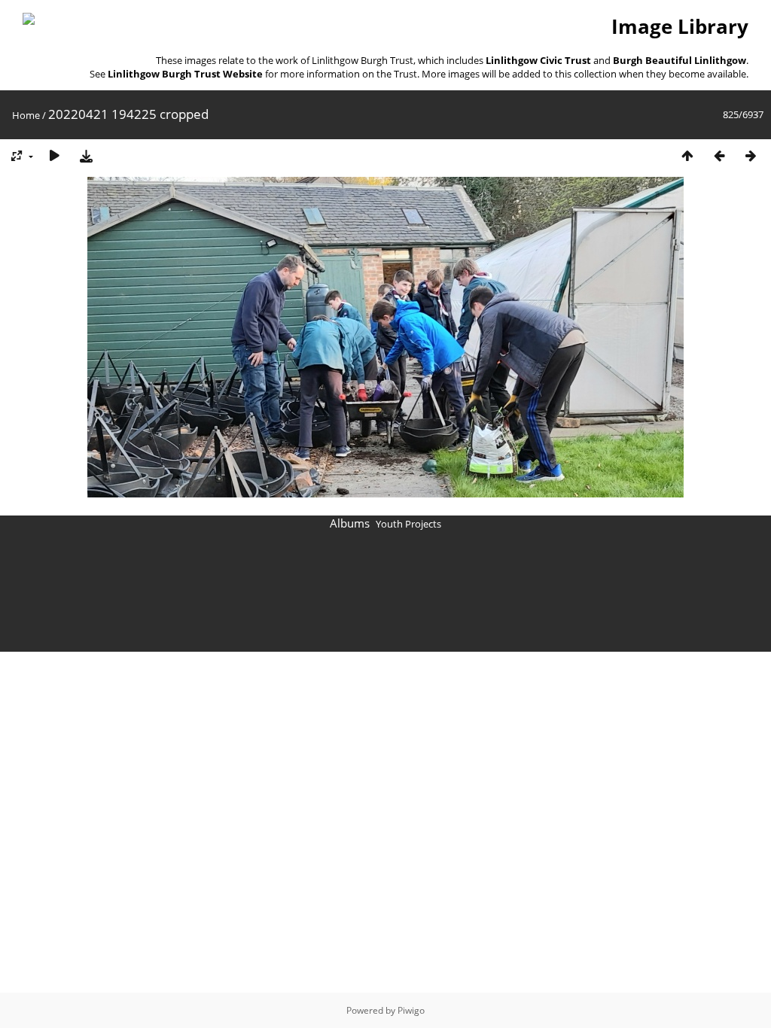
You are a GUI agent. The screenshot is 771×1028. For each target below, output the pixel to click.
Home (26, 115)
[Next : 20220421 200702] (750, 155)
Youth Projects (408, 524)
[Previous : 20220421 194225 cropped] (719, 155)
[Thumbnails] (687, 155)
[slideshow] (54, 155)
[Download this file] (86, 155)
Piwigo (411, 1010)
